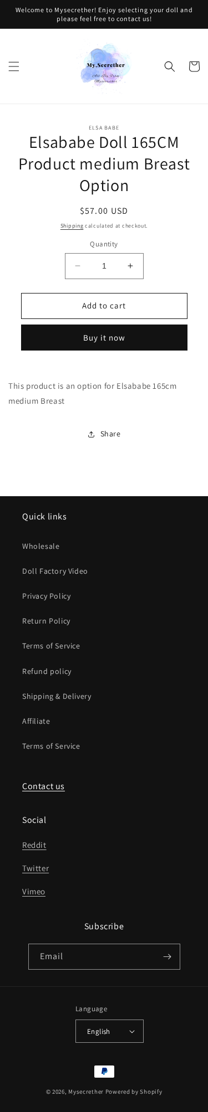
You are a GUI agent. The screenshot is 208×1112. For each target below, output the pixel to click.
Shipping (72, 225)
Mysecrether (86, 1091)
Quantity (104, 244)
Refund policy (47, 671)
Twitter (35, 868)
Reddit (34, 845)
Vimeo (33, 891)
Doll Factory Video (55, 571)
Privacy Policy (46, 596)
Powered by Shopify (134, 1091)
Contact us (43, 786)
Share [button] (110, 434)
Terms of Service (51, 646)
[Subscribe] (167, 957)
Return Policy (46, 621)
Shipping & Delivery (56, 696)
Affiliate (36, 721)
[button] (14, 66)
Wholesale (40, 546)
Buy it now (104, 337)
